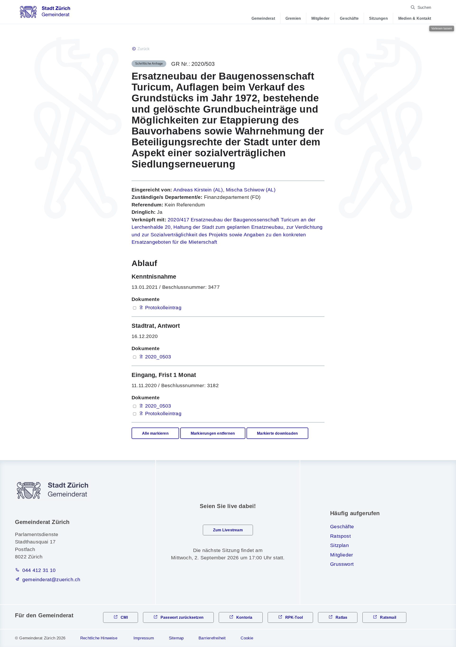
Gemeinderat (263, 18)
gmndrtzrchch (51, 579)
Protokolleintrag (163, 307)
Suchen (424, 7)
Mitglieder (320, 18)
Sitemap (176, 638)
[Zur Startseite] (45, 13)
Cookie (247, 638)
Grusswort (342, 564)
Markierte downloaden (277, 433)
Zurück (143, 49)
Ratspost (340, 536)
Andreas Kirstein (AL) (198, 189)
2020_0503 (158, 356)
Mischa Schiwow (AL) (251, 189)
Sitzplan (339, 545)
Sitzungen (378, 18)
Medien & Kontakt (414, 18)
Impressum (143, 638)
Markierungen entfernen (213, 433)
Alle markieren (155, 433)
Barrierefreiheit (212, 638)
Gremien (293, 18)
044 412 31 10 (39, 570)
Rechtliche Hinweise (98, 638)
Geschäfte (349, 18)
